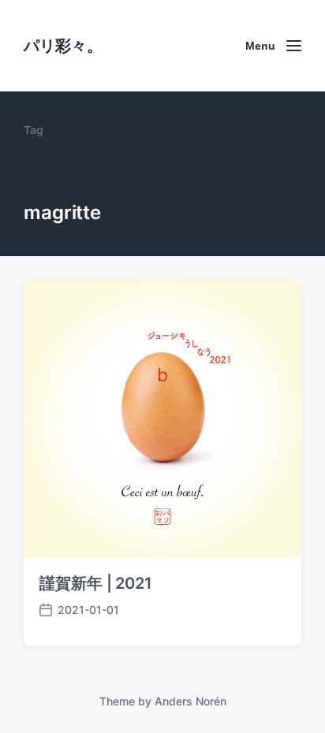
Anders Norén (190, 701)
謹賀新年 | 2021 (95, 583)
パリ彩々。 (63, 45)
